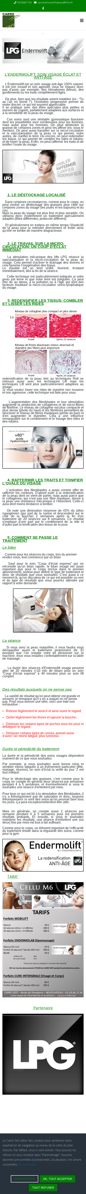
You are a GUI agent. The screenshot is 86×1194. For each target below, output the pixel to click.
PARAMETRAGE (24, 1178)
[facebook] (43, 8)
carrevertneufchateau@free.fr (55, 2)
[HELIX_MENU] (82, 20)
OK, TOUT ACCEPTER (57, 1178)
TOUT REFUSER (43, 1187)
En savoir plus (27, 1164)
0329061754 (24, 2)
